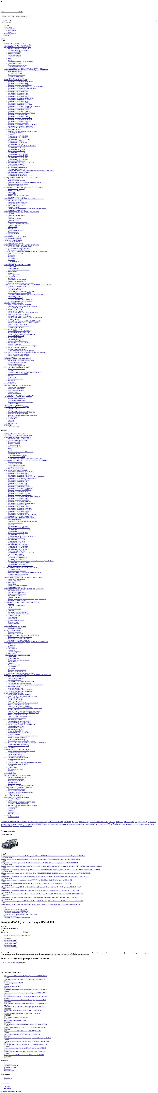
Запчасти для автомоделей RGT (18, 101)
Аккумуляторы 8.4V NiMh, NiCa (18, 157)
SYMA (68, 824)
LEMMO (3, 824)
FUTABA (82, 822)
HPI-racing (112, 822)
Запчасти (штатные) (10, 916)
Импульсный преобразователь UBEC (19, 293)
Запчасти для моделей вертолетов (18, 250)
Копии (10, 217)
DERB (69, 822)
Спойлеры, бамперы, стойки (17, 349)
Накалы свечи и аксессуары (16, 400)
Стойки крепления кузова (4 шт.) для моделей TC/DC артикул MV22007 (26, 1041)
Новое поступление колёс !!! (17, 327)
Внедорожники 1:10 (14, 52)
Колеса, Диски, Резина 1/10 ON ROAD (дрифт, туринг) (25, 317)
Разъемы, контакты (14, 179)
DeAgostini (75, 822)
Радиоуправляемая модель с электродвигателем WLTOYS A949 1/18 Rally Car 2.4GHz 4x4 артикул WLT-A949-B (36, 883)
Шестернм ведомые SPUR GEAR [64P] (20, 301)
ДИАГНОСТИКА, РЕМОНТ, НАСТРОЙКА (18, 45)
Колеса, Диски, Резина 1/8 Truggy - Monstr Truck (23, 313)
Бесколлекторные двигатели (17, 286)
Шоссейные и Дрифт (14, 57)
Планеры (11, 213)
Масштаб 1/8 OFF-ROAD (16, 336)
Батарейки (11, 134)
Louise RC (10, 824)
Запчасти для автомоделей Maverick (19, 96)
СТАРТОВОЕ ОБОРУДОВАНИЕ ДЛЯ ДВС (18, 397)
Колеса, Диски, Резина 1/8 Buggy (18, 314)
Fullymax (92, 822)
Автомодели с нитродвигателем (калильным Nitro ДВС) (25, 68)
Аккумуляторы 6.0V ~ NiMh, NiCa (19, 137)
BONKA (25, 822)
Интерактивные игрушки (16, 76)
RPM (56, 824)
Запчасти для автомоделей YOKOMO (20, 119)
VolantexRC (143, 824)
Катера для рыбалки (14, 190)
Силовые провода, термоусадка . (18, 184)
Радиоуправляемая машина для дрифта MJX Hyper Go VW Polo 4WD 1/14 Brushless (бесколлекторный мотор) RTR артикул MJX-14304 (43, 856)
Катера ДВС (12, 194)
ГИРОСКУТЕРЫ (13, 426)
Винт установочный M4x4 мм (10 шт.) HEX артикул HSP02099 (24, 1055)
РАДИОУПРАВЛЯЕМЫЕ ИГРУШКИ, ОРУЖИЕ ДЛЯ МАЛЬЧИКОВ (26, 70)
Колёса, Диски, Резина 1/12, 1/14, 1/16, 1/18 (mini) (23, 322)
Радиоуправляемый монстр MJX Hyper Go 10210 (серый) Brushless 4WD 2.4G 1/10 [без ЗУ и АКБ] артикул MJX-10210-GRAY (40, 890)
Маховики (11, 422)
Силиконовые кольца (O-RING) (18, 374)
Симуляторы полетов (14, 241)
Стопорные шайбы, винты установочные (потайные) (24, 372)
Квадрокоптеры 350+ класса (17, 204)
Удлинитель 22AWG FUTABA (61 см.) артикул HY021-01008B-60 (24, 979)
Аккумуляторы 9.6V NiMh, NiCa (18, 159)
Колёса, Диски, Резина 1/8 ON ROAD (20, 316)
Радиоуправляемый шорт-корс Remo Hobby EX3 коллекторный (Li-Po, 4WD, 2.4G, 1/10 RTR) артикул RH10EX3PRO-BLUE (39, 863)
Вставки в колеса (13, 319)
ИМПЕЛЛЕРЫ (12, 227)
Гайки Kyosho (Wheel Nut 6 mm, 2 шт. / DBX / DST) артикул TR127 (25, 1027)
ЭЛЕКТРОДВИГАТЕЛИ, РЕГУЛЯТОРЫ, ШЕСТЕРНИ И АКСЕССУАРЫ (27, 284)
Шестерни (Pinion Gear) (15, 298)
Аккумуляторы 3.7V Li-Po (16, 141)
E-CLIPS (10, 375)
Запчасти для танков (14, 238)
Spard (77, 824)
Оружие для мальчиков (15, 73)
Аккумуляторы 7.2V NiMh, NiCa (18, 142)
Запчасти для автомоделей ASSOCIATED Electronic (24, 106)
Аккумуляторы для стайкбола (17, 174)
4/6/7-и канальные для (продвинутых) (20, 246)
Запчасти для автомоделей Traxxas (18, 90)
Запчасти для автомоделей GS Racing (19, 121)
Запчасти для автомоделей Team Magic (20, 118)
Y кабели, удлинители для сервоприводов (21, 283)
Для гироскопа (12, 276)
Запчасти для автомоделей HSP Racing (20, 85)
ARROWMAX (13, 822)
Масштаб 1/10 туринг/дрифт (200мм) (19, 331)
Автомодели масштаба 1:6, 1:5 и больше (20, 61)
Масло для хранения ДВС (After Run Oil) (20, 395)
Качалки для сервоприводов (17, 281)
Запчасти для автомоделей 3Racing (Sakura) (21, 113)
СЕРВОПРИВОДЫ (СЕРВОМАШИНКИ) (17, 265)
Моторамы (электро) (14, 296)
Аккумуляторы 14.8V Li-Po (16, 149)
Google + (8, 1086)
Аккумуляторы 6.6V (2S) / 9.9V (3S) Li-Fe (21, 162)
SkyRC (73, 824)
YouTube (8, 1088)
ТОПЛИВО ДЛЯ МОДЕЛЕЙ (13, 405)
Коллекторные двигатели (16, 288)
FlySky (87, 822)
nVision (29, 826)
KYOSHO (153, 822)
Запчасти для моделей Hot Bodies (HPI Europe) (22, 124)
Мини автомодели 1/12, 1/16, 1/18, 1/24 (20, 48)
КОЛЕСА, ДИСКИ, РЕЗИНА (13, 303)
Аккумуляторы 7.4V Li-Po (16, 144)
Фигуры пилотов (13, 233)
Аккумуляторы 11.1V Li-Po (16, 147)
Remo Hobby (62, 824)
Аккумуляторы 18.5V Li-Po (16, 151)
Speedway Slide (83, 824)
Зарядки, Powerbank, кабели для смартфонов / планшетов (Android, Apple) (31, 170)
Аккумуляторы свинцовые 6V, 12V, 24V (20, 175)
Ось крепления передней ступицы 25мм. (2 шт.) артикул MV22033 (25, 1048)
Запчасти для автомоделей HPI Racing (20, 104)
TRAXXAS (112, 824)
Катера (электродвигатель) (16, 189)
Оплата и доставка (10, 33)
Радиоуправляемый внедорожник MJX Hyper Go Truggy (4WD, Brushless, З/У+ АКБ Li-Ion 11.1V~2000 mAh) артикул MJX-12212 (41, 904)
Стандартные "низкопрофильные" (18, 270)
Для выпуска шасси (14, 275)
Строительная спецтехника (16, 75)
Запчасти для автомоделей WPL (18, 93)
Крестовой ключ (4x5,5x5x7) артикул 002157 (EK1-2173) (22, 1034)
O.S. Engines (32, 824)
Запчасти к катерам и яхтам (16, 197)
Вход (9, 32)
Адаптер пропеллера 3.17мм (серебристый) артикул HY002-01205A (25, 993)
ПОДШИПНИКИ (9, 357)
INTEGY (142, 821)
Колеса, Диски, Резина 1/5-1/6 (17, 324)
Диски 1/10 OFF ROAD (15, 308)
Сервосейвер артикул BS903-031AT (15, 1020)
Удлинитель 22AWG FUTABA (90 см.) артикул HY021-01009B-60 (24, 1006)
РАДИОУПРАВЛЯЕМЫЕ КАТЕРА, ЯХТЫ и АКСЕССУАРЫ (23, 187)
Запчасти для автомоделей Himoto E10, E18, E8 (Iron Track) (26, 86)
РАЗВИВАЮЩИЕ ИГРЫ (16, 78)
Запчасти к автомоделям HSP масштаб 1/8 (17, 912)
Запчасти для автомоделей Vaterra (18, 109)
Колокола (11, 420)
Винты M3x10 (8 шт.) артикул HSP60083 (17, 917)
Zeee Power (23, 826)
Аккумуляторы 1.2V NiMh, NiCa (18, 136)
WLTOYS (151, 824)
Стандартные (12, 266)
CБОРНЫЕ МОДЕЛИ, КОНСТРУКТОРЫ (17, 359)
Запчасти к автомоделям (15, 379)
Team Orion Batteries (124, 824)
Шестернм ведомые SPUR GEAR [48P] (20, 299)
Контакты (7, 35)
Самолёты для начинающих (16, 215)
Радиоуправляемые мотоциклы (17, 65)
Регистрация (12, 30)
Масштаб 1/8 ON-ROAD (15, 339)
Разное (10, 235)
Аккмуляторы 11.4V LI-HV (16, 166)
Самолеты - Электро (14, 218)
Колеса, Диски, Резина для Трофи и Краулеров (22, 306)
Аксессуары (12, 263)
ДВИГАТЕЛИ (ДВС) (14, 408)
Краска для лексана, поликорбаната (19, 354)
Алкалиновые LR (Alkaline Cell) (18, 167)
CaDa (65, 822)
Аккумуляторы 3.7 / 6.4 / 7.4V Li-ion (19, 139)
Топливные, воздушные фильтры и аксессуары (22, 415)
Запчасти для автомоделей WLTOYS (19, 111)
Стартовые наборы (14, 403)
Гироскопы (11, 260)
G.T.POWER (99, 822)
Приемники (11, 255)
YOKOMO (8, 826)
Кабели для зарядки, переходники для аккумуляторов (24, 182)
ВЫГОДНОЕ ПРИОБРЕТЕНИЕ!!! (15, 43)
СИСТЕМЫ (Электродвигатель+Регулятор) (21, 291)
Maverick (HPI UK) (22, 824)
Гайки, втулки (12, 377)
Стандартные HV (13, 268)
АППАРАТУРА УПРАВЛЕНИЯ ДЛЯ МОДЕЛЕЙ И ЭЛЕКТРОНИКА (26, 251)
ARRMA (6, 822)
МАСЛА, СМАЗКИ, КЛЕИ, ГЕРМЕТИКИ (17, 385)
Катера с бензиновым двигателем (18, 195)
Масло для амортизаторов (16, 388)
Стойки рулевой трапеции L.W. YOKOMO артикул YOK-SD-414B (25, 1000)
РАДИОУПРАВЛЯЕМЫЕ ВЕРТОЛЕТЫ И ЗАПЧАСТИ (21, 245)
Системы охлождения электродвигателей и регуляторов (25, 294)
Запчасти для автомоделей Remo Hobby (20, 81)
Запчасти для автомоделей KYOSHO (19, 108)
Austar (20, 822)
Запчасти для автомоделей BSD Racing (20, 99)
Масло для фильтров (14, 393)
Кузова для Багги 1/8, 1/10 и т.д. (18, 341)
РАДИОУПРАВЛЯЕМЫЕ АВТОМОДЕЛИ (17, 47)
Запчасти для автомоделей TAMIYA (19, 116)
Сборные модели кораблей (16, 365)
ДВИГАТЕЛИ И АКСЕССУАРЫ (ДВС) (16, 407)
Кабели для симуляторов (15, 243)
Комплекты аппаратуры (15, 253)
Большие (11, 273)
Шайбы (10, 370)
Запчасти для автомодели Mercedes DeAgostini (22, 88)
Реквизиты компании (11, 1065)
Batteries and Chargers (34, 822)
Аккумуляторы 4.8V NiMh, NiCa (18, 156)
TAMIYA (92, 824)
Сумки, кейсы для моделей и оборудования (21, 350)
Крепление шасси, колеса (16, 230)
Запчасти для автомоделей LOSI (18, 123)
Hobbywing (134, 822)
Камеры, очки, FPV (14, 207)
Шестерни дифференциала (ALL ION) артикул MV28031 (22, 1013)
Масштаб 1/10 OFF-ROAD (16, 337)
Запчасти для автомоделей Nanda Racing (20, 126)
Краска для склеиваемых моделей (18, 355)
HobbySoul (127, 822)
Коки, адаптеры (13, 228)
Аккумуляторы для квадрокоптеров (19, 172)
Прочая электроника (14, 261)
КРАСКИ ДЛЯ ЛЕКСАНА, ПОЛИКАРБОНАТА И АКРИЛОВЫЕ (25, 352)
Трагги (10, 58)
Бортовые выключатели (15, 185)
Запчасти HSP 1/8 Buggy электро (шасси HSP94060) (20, 914)
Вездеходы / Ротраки (14, 63)
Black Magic (45, 822)
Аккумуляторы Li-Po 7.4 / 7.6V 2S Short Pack (22, 146)
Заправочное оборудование (16, 398)
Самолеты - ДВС (13, 220)
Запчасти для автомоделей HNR (18, 91)
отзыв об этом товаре (13, 962)
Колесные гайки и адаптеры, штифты (19, 326)
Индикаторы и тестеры (15, 132)
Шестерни (11, 382)
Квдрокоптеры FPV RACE (16, 205)
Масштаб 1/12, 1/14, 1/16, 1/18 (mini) (19, 342)
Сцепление (11, 418)
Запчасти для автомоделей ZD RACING (20, 98)
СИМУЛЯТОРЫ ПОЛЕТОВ (13, 240)
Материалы (11, 380)
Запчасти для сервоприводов (17, 279)
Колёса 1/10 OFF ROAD (15, 311)
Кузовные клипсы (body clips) (17, 347)
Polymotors (51, 824)
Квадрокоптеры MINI (14, 200)
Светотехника (12, 258)
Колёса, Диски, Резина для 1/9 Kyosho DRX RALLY (24, 321)
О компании (8, 1064)
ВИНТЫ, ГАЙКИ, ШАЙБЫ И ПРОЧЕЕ (17, 367)
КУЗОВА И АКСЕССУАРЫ (13, 329)
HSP (117, 822)
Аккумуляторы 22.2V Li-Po (16, 152)
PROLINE (39, 824)
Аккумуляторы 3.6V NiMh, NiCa (18, 154)
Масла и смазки (13, 392)
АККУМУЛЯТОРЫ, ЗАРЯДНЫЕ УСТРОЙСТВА (20, 128)
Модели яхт (11, 192)
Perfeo (45, 824)
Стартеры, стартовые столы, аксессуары (20, 402)
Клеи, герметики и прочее (16, 390)
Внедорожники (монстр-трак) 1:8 (18, 50)
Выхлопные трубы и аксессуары (18, 413)
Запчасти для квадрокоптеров (17, 210)
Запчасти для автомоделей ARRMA (19, 103)
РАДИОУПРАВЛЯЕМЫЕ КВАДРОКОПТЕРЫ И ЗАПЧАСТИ (24, 199)
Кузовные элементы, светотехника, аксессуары (22, 346)
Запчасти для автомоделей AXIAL (19, 114)
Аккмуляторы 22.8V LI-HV (16, 161)
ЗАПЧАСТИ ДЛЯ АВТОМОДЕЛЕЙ (15, 80)
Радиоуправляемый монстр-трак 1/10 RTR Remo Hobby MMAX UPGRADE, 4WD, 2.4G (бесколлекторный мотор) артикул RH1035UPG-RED (45, 876)
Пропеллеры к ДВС (14, 225)
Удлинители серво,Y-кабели (17, 180)
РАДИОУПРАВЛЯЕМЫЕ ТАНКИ (15, 237)
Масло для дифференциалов (17, 387)
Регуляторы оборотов (14, 289)
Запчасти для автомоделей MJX (18, 83)
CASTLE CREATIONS (56, 822)
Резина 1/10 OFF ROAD (15, 309)
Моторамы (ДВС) (13, 417)
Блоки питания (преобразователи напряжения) (22, 131)
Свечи (10, 410)
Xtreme (3, 826)
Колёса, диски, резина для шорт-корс (19, 304)
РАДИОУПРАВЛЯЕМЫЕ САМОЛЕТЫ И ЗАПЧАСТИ (21, 212)
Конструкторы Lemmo (15, 364)
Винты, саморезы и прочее (16, 369)
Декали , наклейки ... (14, 344)
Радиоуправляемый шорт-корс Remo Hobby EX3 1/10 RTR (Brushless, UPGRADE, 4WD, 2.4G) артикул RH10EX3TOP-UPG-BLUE (41, 897)
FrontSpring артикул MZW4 (12, 986)
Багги (10, 60)
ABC (2, 822)
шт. (3, 38)
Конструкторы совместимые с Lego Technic (21, 360)
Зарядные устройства (14, 129)
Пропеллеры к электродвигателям (18, 223)
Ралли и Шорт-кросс (14, 55)
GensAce (105, 822)
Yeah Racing (16, 826)
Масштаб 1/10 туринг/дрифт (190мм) (19, 332)
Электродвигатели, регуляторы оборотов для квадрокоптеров (27, 208)
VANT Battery (135, 824)
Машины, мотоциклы (15, 71)
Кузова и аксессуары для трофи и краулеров (21, 334)
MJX (14, 824)
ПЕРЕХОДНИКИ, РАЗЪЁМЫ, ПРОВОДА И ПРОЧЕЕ (21, 177)
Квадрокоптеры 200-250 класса (17, 202)
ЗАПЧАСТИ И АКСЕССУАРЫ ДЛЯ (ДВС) (21, 412)
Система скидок (9, 1070)
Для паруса (11, 278)
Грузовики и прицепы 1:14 (16, 66)
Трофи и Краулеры (14, 53)
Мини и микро (12, 271)
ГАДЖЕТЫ (8, 425)
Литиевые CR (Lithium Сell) (16, 169)
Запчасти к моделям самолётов (17, 222)
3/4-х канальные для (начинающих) (19, 248)
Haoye (121, 822)
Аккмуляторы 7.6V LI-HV (16, 164)
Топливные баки (13, 232)
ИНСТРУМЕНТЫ (10, 384)
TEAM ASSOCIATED (101, 824)
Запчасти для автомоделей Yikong (18, 95)
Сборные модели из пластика (17, 362)
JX (148, 822)
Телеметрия (11, 256)
